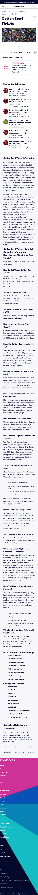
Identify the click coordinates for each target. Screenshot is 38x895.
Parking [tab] (16, 46)
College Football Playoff (16, 665)
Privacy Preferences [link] (6, 887)
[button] (5, 52)
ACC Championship (15, 658)
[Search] (33, 6)
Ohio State (7, 318)
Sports (10, 11)
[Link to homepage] (19, 6)
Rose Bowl (11, 690)
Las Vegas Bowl (13, 700)
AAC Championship (15, 655)
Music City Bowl (13, 703)
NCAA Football (19, 11)
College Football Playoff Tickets (19, 710)
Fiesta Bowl (12, 697)
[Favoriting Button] (34, 17)
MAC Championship (15, 669)
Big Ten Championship (16, 662)
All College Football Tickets (17, 717)
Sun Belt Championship (16, 679)
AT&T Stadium (8, 183)
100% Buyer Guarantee (21, 2)
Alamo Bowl (12, 707)
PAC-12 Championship (16, 672)
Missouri (18, 318)
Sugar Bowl (12, 693)
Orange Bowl (12, 686)
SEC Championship (14, 676)
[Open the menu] (3, 6)
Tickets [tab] (6, 46)
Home (4, 11)
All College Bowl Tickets (16, 714)
